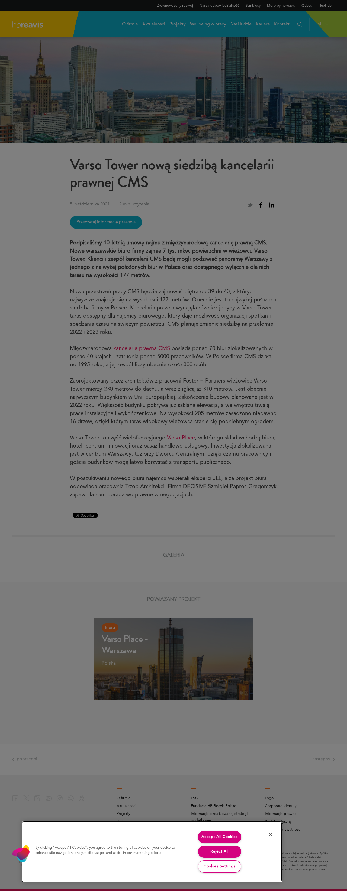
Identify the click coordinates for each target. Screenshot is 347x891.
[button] (21, 853)
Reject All (219, 851)
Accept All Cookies (219, 837)
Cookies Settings (220, 866)
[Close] (271, 834)
